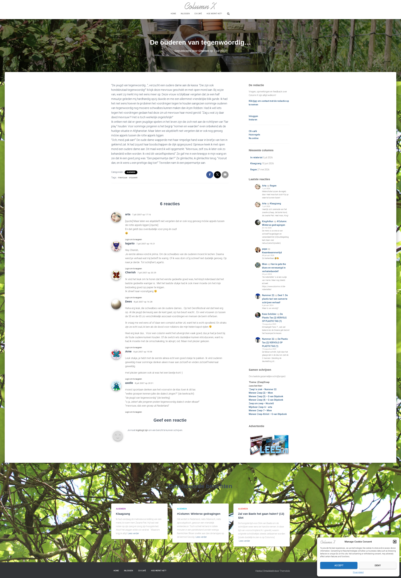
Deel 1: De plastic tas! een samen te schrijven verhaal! (275, 299)
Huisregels (254, 134)
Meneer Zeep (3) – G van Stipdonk (266, 396)
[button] (394, 541)
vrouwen (133, 177)
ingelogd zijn (142, 430)
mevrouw (122, 177)
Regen (253, 169)
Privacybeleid (358, 572)
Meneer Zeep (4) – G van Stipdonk (266, 400)
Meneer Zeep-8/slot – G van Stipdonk (268, 414)
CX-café (198, 14)
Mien (264, 264)
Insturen (253, 119)
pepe (264, 249)
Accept (338, 565)
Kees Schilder (269, 314)
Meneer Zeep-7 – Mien (260, 410)
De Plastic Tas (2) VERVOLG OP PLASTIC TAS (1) (274, 317)
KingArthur (267, 221)
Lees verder (133, 533)
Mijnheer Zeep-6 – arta (260, 407)
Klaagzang (255, 163)
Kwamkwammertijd (272, 252)
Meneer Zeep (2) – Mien (261, 393)
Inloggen (185, 14)
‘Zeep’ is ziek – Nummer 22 (262, 389)
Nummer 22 (268, 295)
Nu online (253, 138)
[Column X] (200, 5)
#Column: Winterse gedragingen (198, 513)
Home (173, 14)
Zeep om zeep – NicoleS (261, 403)
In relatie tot (256, 157)
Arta (264, 185)
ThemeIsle (285, 571)
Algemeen (131, 172)
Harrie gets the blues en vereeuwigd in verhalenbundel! (274, 267)
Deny (378, 565)
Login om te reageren (133, 239)
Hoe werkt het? (214, 14)
